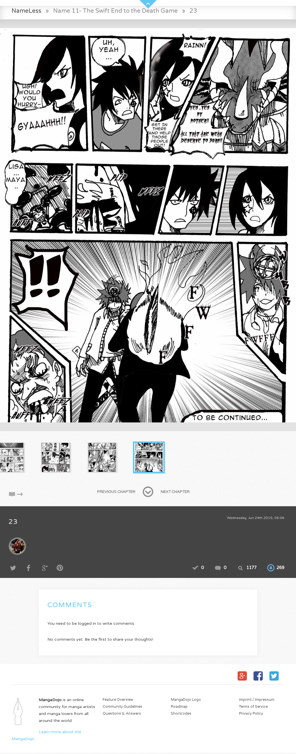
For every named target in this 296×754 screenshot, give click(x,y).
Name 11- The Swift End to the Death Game (115, 10)
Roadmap (179, 707)
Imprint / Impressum (256, 700)
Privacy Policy (251, 714)
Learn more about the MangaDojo (46, 735)
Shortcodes (181, 714)
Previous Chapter (116, 491)
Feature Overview (118, 700)
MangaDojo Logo (186, 700)
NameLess (26, 10)
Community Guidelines (122, 707)
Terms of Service (253, 707)
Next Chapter (175, 491)
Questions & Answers (122, 714)
